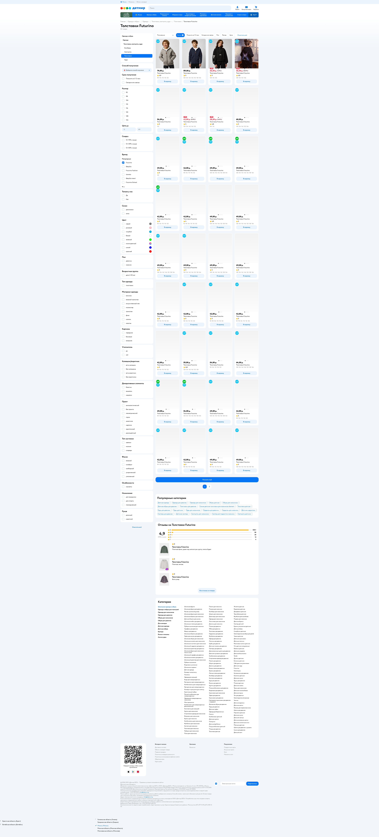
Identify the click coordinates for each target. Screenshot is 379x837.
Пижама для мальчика (215, 609)
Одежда (145, 21)
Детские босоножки (240, 653)
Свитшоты (127, 52)
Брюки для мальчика (190, 718)
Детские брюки (238, 621)
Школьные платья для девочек (193, 624)
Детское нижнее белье (241, 690)
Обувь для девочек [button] (164, 621)
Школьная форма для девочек (193, 609)
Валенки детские (239, 648)
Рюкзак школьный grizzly (191, 611)
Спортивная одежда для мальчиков (194, 714)
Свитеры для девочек (215, 648)
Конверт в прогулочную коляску (194, 689)
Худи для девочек (214, 680)
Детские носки (238, 678)
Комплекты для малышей (191, 709)
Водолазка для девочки (216, 690)
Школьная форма (189, 606)
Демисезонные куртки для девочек (219, 651)
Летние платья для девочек (217, 673)
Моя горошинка (189, 702)
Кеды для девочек (214, 707)
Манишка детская (239, 725)
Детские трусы (238, 693)
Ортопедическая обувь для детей (244, 634)
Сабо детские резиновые (241, 663)
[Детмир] (132, 8)
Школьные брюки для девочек (193, 634)
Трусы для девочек (239, 680)
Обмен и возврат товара (162, 750)
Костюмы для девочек (215, 678)
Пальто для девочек (215, 661)
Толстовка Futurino (180, 547)
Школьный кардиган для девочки (194, 646)
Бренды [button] (160, 632)
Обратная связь (159, 759)
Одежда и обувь (133, 21)
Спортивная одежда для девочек (218, 658)
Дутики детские (238, 658)
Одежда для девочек (215, 639)
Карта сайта (158, 761)
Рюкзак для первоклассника (242, 708)
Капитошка (237, 671)
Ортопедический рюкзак (241, 698)
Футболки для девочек (216, 636)
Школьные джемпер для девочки (194, 648)
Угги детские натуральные (242, 646)
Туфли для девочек (214, 695)
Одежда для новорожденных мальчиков (192, 699)
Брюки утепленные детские (242, 626)
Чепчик (236, 700)
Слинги (211, 714)
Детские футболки (214, 724)
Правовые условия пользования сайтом (151, 782)
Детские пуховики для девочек (218, 653)
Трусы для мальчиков (240, 688)
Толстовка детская (214, 731)
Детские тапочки (239, 641)
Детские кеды (238, 666)
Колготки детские (239, 676)
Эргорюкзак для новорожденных (194, 687)
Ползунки (212, 721)
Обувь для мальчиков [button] (165, 618)
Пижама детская (238, 683)
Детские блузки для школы (192, 619)
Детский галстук (239, 717)
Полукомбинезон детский (217, 726)
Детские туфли (213, 709)
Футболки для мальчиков (191, 723)
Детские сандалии (239, 651)
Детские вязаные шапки (241, 720)
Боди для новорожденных (192, 679)
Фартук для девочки (190, 631)
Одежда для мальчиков (216, 619)
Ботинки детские (239, 661)
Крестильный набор (190, 692)
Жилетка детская (239, 606)
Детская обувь (238, 629)
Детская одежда (189, 670)
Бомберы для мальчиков (216, 611)
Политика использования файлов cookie (167, 757)
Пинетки (187, 675)
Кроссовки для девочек (216, 698)
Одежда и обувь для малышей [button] (168, 610)
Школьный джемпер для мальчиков (195, 660)
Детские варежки (239, 703)
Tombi (235, 656)
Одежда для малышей (190, 677)
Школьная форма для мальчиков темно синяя (194, 651)
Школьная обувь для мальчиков (193, 639)
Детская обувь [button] (163, 629)
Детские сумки (238, 715)
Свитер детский (238, 624)
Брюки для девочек (215, 671)
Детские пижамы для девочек (218, 646)
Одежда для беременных (216, 712)
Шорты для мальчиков (215, 614)
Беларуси (133, 784)
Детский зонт (238, 732)
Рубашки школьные (190, 662)
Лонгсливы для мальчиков (217, 621)
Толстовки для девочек (216, 631)
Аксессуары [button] (162, 637)
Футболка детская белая (241, 616)
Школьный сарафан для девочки (194, 655)
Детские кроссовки (240, 639)
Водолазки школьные (190, 665)
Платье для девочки (215, 626)
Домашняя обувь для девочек (218, 704)
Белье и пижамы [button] (163, 634)
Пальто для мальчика (215, 606)
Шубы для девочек (214, 643)
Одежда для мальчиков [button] (166, 612)
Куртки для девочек (215, 685)
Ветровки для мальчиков (191, 716)
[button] (253, 14)
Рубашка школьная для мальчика (194, 626)
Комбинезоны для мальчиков (193, 721)
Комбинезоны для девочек (217, 656)
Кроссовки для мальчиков (217, 693)
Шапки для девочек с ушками (242, 727)
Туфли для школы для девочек (193, 636)
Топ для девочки (239, 695)
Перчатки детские (239, 713)
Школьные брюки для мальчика (193, 616)
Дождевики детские (240, 611)
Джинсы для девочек (215, 666)
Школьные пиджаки (190, 667)
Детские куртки (214, 719)
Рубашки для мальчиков (191, 731)
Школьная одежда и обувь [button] (167, 607)
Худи (126, 60)
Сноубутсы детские (240, 631)
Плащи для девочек (215, 729)
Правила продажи (160, 752)
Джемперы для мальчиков (217, 616)
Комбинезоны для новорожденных (194, 684)
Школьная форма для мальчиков (194, 614)
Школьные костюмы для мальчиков (195, 643)
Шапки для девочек (240, 710)
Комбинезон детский (215, 716)
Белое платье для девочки (217, 668)
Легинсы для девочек (215, 641)
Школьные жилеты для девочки (193, 657)
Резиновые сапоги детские (242, 643)
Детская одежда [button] (163, 626)
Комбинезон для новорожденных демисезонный (194, 705)
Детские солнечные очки (241, 722)
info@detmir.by (144, 792)
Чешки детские (238, 636)
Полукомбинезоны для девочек (218, 688)
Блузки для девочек (215, 683)
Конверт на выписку (190, 672)
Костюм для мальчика (190, 726)
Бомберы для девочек (215, 676)
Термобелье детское (240, 614)
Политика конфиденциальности (164, 754)
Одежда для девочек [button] (165, 615)
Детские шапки (238, 705)
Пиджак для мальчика (240, 619)
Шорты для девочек (215, 663)
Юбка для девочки (214, 629)
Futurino (236, 668)
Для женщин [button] (162, 623)
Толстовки (177, 21)
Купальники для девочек (241, 673)
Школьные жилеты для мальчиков (194, 641)
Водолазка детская (239, 609)
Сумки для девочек (239, 730)
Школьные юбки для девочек (193, 621)
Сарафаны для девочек (191, 629)
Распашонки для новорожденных (194, 682)
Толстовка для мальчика (191, 728)
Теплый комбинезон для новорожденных (191, 695)
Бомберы (127, 48)
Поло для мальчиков (190, 733)
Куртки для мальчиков (191, 711)
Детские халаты (238, 685)
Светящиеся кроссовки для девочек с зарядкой (220, 701)
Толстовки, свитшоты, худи (161, 21)
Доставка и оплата (160, 747)
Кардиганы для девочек (216, 634)
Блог (225, 752)
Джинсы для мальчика (215, 624)
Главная (123, 21)
